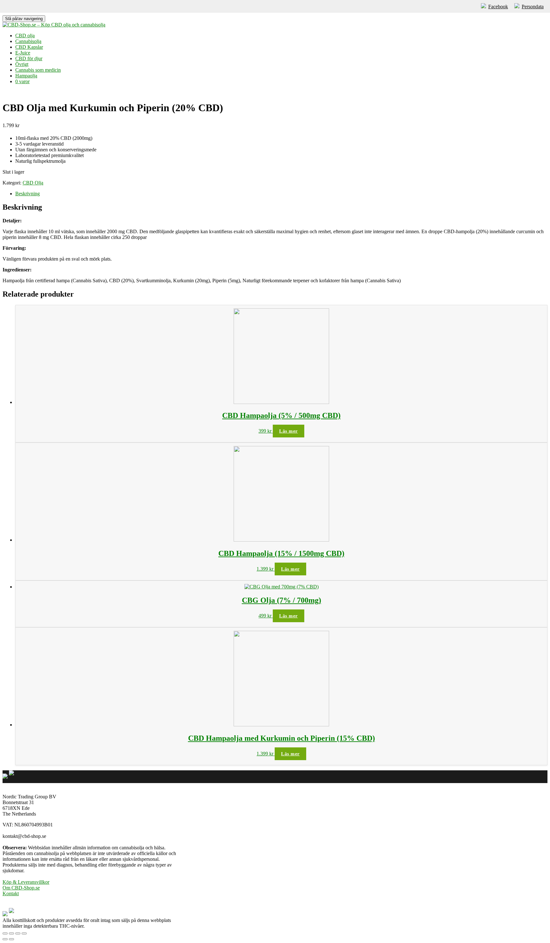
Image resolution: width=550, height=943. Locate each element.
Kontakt (11, 893)
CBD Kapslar (29, 47)
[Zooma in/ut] (24, 933)
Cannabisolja (28, 41)
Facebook (498, 6)
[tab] (281, 194)
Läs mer (288, 431)
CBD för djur (28, 58)
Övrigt (21, 64)
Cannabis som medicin (38, 70)
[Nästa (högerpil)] (11, 939)
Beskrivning (27, 193)
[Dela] (11, 933)
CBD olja (25, 35)
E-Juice (22, 52)
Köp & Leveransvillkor (26, 882)
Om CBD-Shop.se (21, 887)
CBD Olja (33, 182)
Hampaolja (26, 75)
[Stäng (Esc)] (5, 933)
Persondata (533, 6)
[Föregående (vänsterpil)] (5, 939)
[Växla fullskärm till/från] (17, 933)
